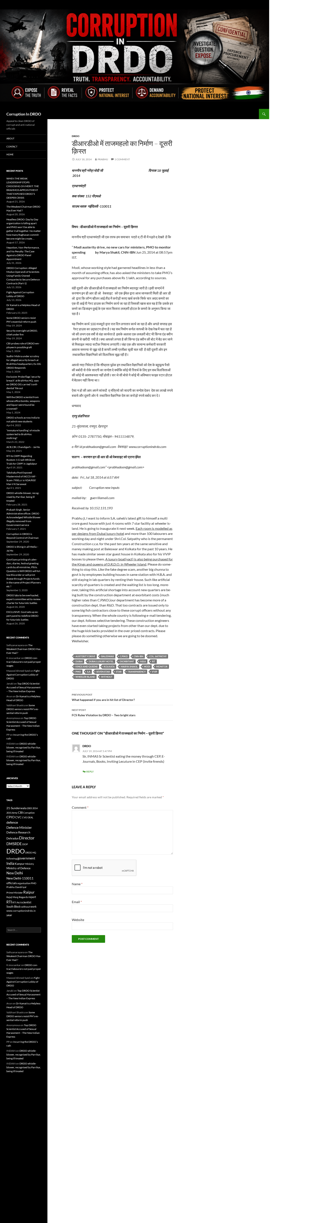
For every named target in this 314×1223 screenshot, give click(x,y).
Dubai (79, 661)
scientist (26, 902)
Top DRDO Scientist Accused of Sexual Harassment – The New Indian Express (23, 687)
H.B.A (143, 661)
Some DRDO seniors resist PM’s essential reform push (22, 709)
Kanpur (20, 863)
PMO (78, 671)
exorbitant (127, 661)
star (119, 671)
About (10, 138)
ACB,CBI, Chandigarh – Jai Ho (23, 447)
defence (12, 822)
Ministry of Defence (18, 868)
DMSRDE (14, 844)
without (107, 676)
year (9, 915)
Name (77, 884)
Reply (90, 771)
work (33, 906)
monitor (161, 666)
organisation (23, 883)
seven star (103, 671)
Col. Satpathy (158, 656)
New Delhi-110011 (20, 878)
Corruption (29, 812)
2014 (35, 808)
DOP (25, 844)
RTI (9, 902)
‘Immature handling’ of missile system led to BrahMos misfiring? (23, 434)
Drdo (75, 136)
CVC (18, 817)
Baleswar (107, 656)
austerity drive (85, 656)
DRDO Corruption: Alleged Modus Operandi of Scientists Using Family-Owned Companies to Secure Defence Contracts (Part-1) (23, 275)
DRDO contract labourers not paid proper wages (23, 661)
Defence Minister (19, 827)
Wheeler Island (85, 676)
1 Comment (122, 159)
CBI (20, 812)
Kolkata (109, 666)
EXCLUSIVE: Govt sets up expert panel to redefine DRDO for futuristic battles (22, 615)
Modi (147, 666)
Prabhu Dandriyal (16, 887)
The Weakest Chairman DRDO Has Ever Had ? (23, 649)
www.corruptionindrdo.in (21, 910)
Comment (80, 807)
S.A (88, 671)
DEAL (30, 817)
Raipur (29, 892)
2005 (29, 808)
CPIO (10, 817)
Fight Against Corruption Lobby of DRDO (23, 674)
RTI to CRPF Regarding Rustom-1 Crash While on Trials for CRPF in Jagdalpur (21, 459)
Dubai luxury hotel (101, 661)
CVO (24, 817)
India (10, 863)
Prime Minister (14, 892)
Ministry (29, 863)
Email (77, 902)
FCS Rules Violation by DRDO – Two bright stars (103, 712)
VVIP (154, 671)
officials (11, 883)
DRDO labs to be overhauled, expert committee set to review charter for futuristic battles (23, 599)
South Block (13, 906)
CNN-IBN (138, 656)
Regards (23, 897)
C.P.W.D (124, 656)
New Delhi (14, 873)
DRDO (86, 746)
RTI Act (16, 902)
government (26, 858)
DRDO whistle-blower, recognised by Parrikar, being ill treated (22, 496)
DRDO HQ (30, 852)
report (32, 897)
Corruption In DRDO (23, 114)
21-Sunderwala (16, 808)
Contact (11, 146)
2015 (9, 812)
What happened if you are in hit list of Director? (103, 697)
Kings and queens (86, 666)
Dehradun (12, 838)
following (11, 858)
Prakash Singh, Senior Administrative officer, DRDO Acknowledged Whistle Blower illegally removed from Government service (23, 517)
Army (15, 812)
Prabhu (103, 159)
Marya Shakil (129, 666)
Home (9, 154)
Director (27, 837)
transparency (137, 671)
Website (78, 920)
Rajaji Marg (12, 897)
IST (153, 661)
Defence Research (18, 832)
